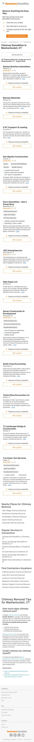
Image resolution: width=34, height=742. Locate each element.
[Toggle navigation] (3, 3)
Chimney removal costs (9, 634)
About (3, 724)
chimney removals (14, 615)
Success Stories (6, 715)
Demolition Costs (6, 698)
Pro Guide (4, 712)
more (23, 79)
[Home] (17, 3)
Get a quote (17, 87)
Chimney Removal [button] (17, 55)
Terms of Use (27, 739)
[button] (11, 735)
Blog (2, 700)
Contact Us (4, 727)
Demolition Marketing (7, 709)
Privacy (20, 739)
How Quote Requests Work (9, 692)
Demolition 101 (5, 695)
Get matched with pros (17, 36)
